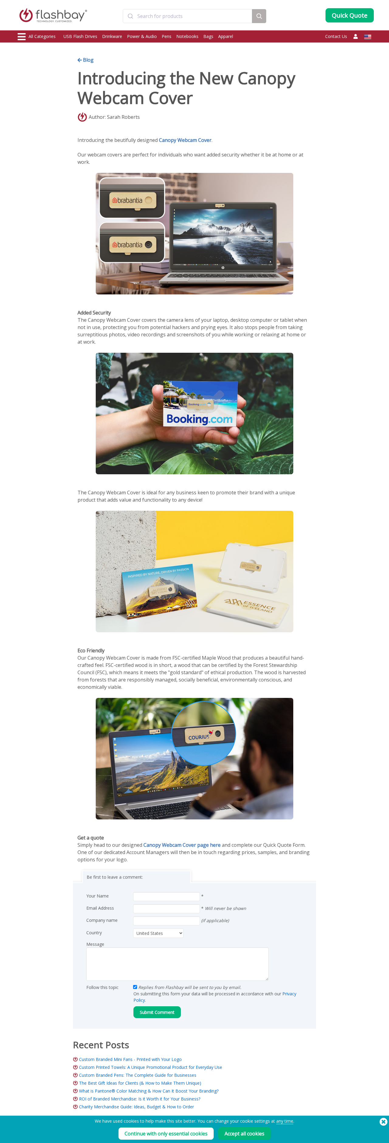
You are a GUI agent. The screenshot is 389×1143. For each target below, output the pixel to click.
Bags (208, 36)
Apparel (225, 36)
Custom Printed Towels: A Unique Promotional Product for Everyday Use (150, 1067)
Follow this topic (102, 987)
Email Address (100, 908)
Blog (88, 60)
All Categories (42, 36)
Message (95, 944)
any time (284, 1121)
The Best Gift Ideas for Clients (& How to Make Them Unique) (140, 1083)
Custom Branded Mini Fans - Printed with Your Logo (130, 1059)
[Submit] (130, 16)
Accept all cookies (244, 1133)
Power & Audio (142, 36)
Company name (102, 920)
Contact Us (336, 36)
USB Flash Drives (80, 36)
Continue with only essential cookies (166, 1133)
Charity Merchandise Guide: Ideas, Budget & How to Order (136, 1107)
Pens (166, 36)
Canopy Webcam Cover (185, 140)
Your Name (97, 896)
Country (94, 932)
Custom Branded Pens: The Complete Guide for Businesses (137, 1075)
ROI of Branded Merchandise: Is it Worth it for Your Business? (139, 1099)
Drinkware (112, 36)
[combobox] (187, 16)
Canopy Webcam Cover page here (182, 845)
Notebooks (187, 36)
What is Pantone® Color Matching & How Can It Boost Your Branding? (149, 1091)
